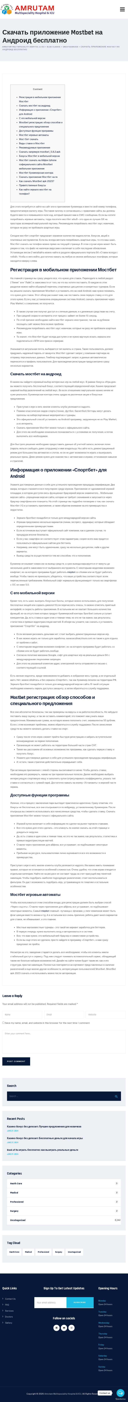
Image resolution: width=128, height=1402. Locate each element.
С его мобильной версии (32, 118)
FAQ (7, 1305)
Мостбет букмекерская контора (36, 172)
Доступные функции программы (36, 130)
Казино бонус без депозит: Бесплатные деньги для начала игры (45, 1138)
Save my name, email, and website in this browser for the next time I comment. (47, 1023)
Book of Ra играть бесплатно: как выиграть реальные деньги (42, 1150)
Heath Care (16, 1183)
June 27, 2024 (12, 1131)
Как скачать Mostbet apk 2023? (36, 181)
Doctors (9, 1317)
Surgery (14, 1211)
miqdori (71, 572)
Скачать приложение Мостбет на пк (38, 177)
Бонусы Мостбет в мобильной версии (39, 156)
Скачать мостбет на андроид (34, 105)
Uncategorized (17, 1220)
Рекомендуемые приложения (34, 147)
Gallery (8, 1323)
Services (9, 1311)
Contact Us (10, 1299)
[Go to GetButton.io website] (121, 1399)
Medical (14, 1192)
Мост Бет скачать (28, 139)
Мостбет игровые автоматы (34, 135)
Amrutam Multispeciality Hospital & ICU (62, 1394)
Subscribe (80, 1302)
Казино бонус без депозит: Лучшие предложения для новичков (44, 1126)
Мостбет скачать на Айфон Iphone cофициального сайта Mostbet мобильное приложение (38, 164)
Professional (16, 1202)
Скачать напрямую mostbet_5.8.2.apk (39, 151)
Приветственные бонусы (32, 185)
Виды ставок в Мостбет (32, 143)
